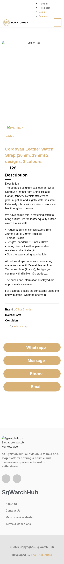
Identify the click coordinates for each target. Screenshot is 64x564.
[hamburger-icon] (57, 22)
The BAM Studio (41, 555)
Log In (44, 3)
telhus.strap (20, 326)
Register (45, 8)
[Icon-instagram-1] (18, 9)
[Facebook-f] (6, 478)
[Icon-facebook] (7, 9)
